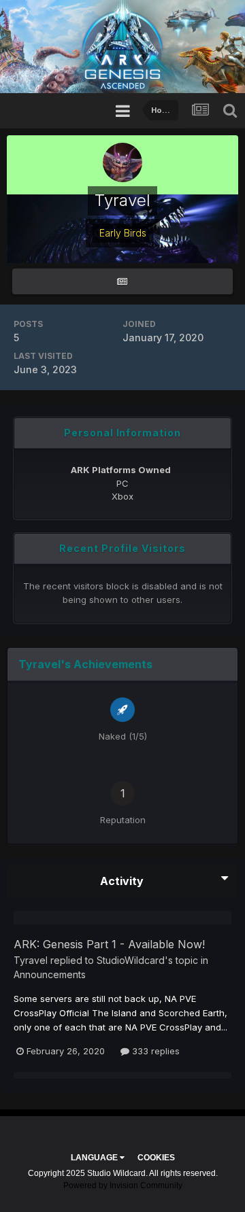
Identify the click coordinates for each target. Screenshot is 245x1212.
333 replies (154, 1050)
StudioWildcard (131, 960)
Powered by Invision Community (122, 1185)
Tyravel (31, 960)
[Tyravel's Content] (122, 282)
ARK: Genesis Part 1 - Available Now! (109, 944)
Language (95, 1157)
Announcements (50, 974)
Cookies (156, 1157)
